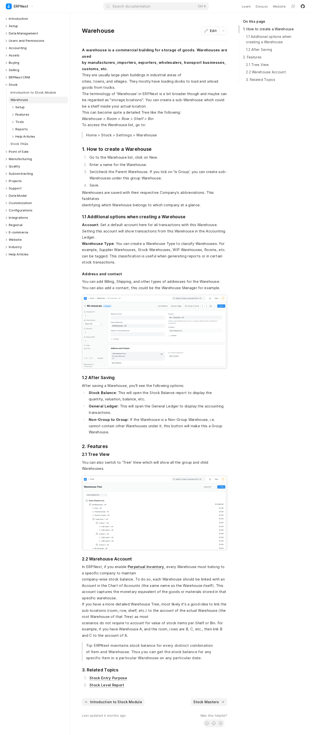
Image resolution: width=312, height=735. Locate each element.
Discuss (262, 6)
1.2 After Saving (259, 49)
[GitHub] (302, 6)
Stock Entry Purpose (108, 678)
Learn (246, 6)
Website (279, 6)
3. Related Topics (260, 79)
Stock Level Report (106, 685)
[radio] (207, 723)
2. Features (252, 57)
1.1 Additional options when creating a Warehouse (269, 39)
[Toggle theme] (293, 6)
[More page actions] (223, 31)
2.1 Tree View (257, 65)
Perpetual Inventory (146, 566)
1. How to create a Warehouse (268, 29)
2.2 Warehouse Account (266, 72)
